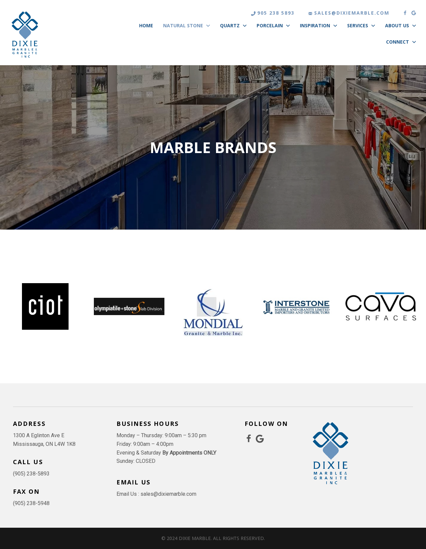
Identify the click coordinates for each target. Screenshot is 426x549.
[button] (405, 13)
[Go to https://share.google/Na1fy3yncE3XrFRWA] (260, 439)
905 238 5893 (276, 13)
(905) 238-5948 (31, 503)
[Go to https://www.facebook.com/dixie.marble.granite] (249, 439)
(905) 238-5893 (31, 473)
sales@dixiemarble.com (351, 13)
